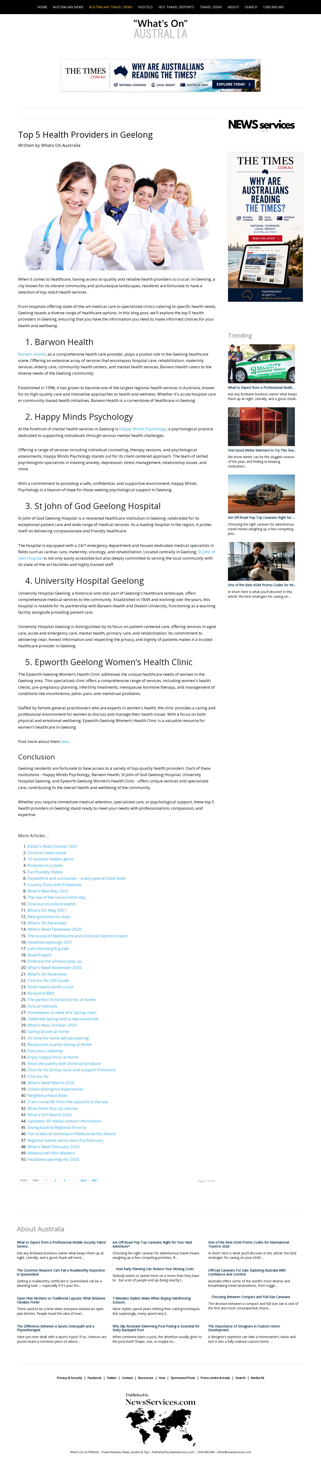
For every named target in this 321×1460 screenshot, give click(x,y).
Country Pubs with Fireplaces (54, 884)
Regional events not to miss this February (65, 1140)
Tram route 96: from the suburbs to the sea (67, 1101)
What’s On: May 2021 (47, 910)
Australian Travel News (111, 7)
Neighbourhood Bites (47, 1095)
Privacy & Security (69, 1378)
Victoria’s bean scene (46, 852)
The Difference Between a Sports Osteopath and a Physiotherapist (55, 1328)
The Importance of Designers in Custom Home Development (244, 1328)
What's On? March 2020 (49, 1114)
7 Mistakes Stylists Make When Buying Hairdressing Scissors (152, 1300)
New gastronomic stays (49, 916)
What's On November (47, 974)
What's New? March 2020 (50, 1082)
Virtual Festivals (42, 1006)
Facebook (95, 1378)
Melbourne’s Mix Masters (51, 1153)
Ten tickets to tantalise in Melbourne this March (71, 1133)
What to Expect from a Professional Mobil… (261, 387)
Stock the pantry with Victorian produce (64, 1063)
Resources (145, 1378)
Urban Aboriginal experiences (55, 1089)
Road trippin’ (39, 955)
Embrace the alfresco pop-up (54, 961)
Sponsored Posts (183, 1378)
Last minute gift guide (48, 948)
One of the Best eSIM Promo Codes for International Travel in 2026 (248, 1244)
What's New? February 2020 (53, 1146)
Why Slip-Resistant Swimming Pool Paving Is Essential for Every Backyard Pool (156, 1328)
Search (251, 7)
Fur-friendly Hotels (45, 872)
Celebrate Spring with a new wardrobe (62, 1018)
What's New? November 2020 (54, 967)
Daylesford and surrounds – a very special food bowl (76, 878)
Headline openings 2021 (50, 942)
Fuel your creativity (45, 1050)
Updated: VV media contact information (64, 1121)
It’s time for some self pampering (58, 1038)
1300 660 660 (273, 7)
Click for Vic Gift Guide (48, 980)
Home (42, 7)
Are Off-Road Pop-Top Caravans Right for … (261, 517)
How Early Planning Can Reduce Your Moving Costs (155, 1269)
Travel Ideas (211, 7)
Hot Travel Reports (176, 7)
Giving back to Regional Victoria (56, 1127)
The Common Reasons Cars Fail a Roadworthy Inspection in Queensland (61, 1272)
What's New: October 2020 (52, 1025)
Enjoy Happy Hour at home (52, 1057)
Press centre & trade (215, 1378)
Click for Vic (38, 1076)
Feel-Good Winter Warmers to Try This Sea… (262, 450)
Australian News (68, 7)
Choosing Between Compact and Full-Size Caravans (250, 1297)
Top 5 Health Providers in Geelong (85, 134)
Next (84, 1180)
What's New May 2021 (48, 891)
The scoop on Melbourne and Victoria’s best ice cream (77, 935)
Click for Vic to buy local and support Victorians (71, 1069)
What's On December (47, 923)
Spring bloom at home (48, 1031)
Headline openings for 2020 (53, 1159)
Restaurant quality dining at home (59, 1044)
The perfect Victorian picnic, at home (61, 999)
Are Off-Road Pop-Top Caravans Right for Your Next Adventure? (152, 1244)
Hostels (145, 7)
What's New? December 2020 (54, 929)
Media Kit (257, 1378)
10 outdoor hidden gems (50, 859)
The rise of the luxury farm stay (56, 897)
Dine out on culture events (51, 904)
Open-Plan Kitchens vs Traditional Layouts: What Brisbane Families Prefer (61, 1300)
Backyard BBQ (40, 993)
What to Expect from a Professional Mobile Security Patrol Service (61, 1244)
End (94, 1180)
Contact (127, 1378)
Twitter (112, 1378)
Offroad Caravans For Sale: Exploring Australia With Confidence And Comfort (247, 1272)
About (233, 7)
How (162, 1378)
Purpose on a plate (45, 865)
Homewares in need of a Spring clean (61, 1012)
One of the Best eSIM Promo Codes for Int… (262, 585)
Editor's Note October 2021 (52, 846)
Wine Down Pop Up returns (52, 1108)
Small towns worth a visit (50, 986)
